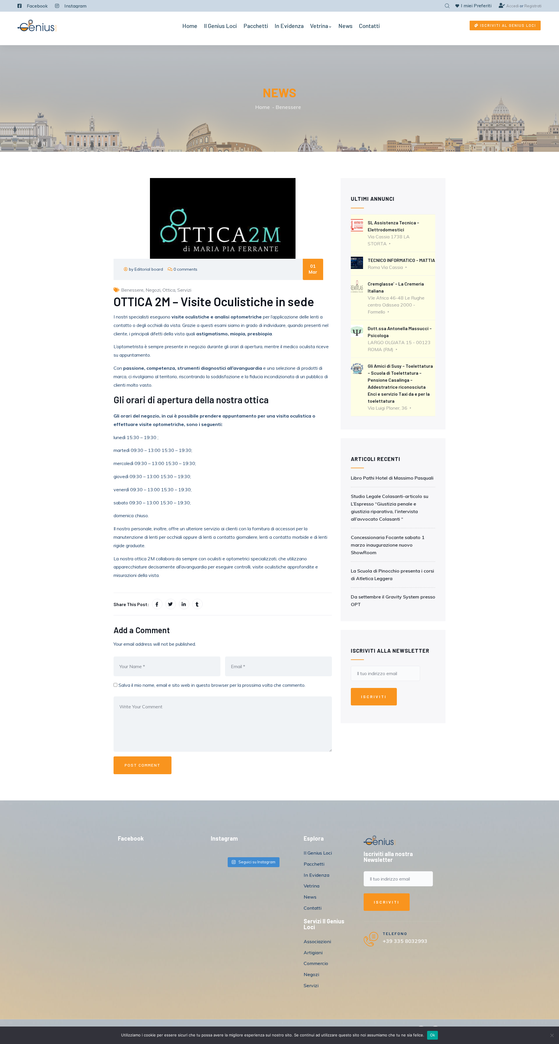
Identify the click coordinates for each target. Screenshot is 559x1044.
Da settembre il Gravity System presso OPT (393, 600)
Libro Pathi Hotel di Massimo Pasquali (392, 478)
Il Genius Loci (220, 25)
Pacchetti (255, 25)
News (345, 25)
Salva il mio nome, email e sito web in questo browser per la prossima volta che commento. (211, 685)
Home (189, 25)
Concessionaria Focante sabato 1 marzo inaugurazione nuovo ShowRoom (387, 544)
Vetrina (319, 25)
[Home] (37, 25)
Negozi (153, 290)
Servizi (184, 290)
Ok (432, 1035)
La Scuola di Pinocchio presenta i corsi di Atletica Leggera (392, 574)
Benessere (288, 107)
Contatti (369, 25)
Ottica (168, 290)
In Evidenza (289, 25)
